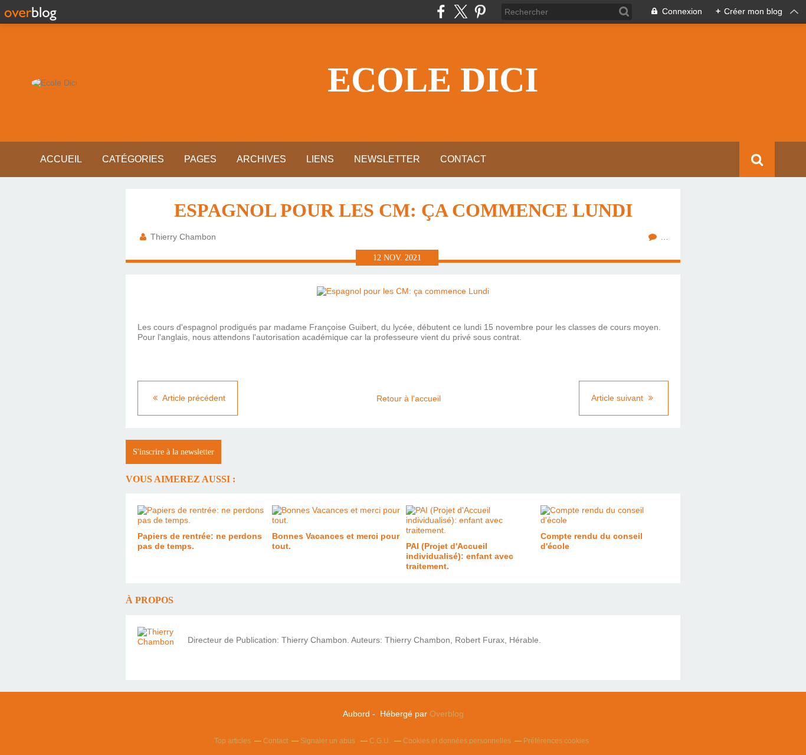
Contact (463, 159)
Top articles (232, 741)
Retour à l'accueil (408, 398)
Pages (200, 159)
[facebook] (441, 11)
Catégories (133, 159)
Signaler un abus (328, 741)
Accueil (61, 159)
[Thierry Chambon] (158, 647)
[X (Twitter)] (460, 11)
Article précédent (192, 398)
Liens (320, 159)
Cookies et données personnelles (457, 741)
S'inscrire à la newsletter (173, 451)
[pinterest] (480, 11)
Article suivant (618, 398)
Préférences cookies (556, 741)
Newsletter (387, 159)
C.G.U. (380, 741)
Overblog (447, 713)
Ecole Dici (432, 79)
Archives (261, 159)
